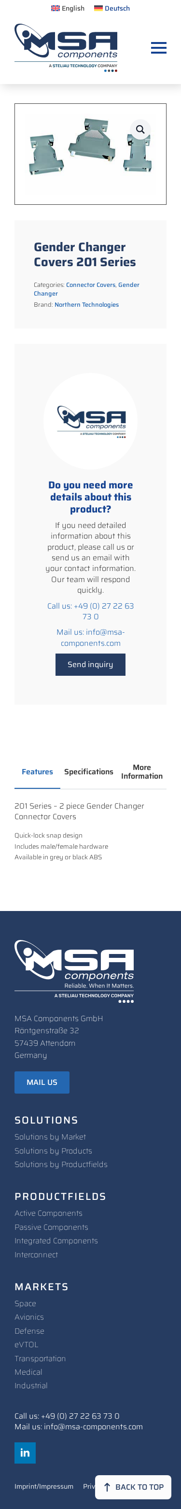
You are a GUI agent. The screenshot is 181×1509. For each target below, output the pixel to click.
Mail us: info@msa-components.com (90, 638)
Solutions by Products (53, 1151)
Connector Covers (90, 285)
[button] (140, 129)
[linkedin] (25, 1453)
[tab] (37, 772)
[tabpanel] (90, 832)
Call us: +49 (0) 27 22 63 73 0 (90, 612)
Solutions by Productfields (61, 1164)
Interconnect (36, 1255)
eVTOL (26, 1344)
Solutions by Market (50, 1137)
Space (25, 1303)
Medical (28, 1372)
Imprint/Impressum (43, 1487)
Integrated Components (56, 1241)
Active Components (48, 1213)
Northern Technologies (87, 304)
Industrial (31, 1386)
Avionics (29, 1317)
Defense (29, 1331)
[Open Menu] (159, 48)
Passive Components (51, 1227)
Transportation (40, 1358)
